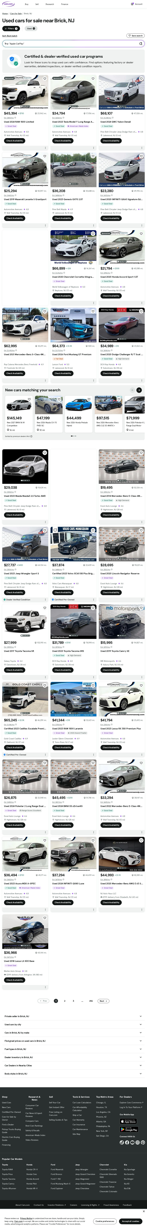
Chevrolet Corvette (108, 1169)
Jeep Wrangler (81, 1169)
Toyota (5, 1164)
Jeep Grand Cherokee (85, 1174)
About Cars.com (23, 1205)
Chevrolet (104, 1164)
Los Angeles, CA (103, 1112)
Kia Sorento (129, 1174)
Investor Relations (56, 1205)
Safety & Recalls (32, 1130)
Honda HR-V (31, 1188)
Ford (53, 1164)
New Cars (6, 1107)
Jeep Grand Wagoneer (85, 1183)
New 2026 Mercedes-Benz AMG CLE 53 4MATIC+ (107, 424)
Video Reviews (32, 1140)
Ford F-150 (56, 1179)
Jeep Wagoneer (82, 1179)
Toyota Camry (8, 1183)
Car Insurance (79, 1124)
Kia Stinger (128, 1179)
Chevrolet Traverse (108, 1182)
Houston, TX (101, 1107)
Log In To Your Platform (130, 1107)
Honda (29, 1164)
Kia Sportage (129, 1169)
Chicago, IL (101, 1102)
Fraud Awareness (111, 1205)
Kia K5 (126, 1183)
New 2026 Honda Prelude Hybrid (77, 424)
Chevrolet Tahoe (107, 1186)
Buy (26, 4)
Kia (125, 1164)
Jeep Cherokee (82, 1188)
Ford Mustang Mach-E (60, 1183)
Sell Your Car (54, 1102)
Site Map (76, 1134)
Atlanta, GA (101, 1121)
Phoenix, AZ (101, 1116)
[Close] (144, 1211)
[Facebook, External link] (127, 1142)
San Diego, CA (102, 1135)
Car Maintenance (80, 1129)
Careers (73, 1205)
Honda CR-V (32, 1169)
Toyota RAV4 (7, 1169)
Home (5, 13)
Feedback (127, 1205)
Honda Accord (32, 1179)
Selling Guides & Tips (58, 1120)
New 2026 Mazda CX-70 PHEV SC (47, 424)
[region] (73, 1218)
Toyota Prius (7, 1174)
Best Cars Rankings (34, 1125)
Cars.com (18, 1221)
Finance (64, 4)
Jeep (77, 1164)
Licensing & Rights (89, 1205)
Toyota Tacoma (8, 1179)
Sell (36, 4)
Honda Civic (31, 1174)
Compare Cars (32, 1121)
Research (50, 4)
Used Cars (6, 1102)
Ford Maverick (57, 1169)
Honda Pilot (31, 1183)
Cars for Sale (16, 13)
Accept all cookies (130, 1221)
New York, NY (102, 1131)
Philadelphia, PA (103, 1126)
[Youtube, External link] (132, 1142)
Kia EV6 (127, 1188)
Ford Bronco (56, 1174)
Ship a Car (77, 1115)
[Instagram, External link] (138, 1142)
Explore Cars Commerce (131, 1102)
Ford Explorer (57, 1188)
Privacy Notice (26, 1218)
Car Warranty (78, 1120)
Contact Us (39, 1205)
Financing (6, 1145)
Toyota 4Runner (9, 1188)
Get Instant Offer (56, 1107)
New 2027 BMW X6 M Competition (16, 424)
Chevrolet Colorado (108, 1191)
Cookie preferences (105, 1221)
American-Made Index (35, 1135)
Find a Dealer (8, 1124)
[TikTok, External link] (122, 1142)
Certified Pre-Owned (11, 1112)
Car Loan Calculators (82, 1102)
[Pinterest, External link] (143, 1142)
